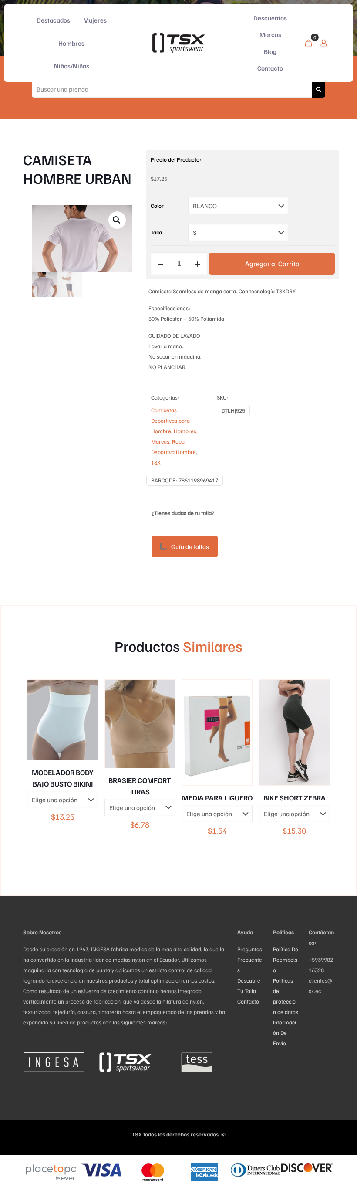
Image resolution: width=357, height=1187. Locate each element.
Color (157, 205)
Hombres (185, 430)
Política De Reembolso (285, 959)
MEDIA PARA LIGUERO (217, 797)
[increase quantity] (197, 263)
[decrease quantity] (160, 263)
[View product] (85, 692)
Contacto (248, 1001)
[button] (117, 220)
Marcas (160, 441)
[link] (53, 1061)
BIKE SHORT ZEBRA (294, 797)
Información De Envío (284, 1033)
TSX (156, 462)
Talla (156, 232)
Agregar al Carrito (272, 263)
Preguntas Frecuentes (249, 959)
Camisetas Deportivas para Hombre (170, 420)
